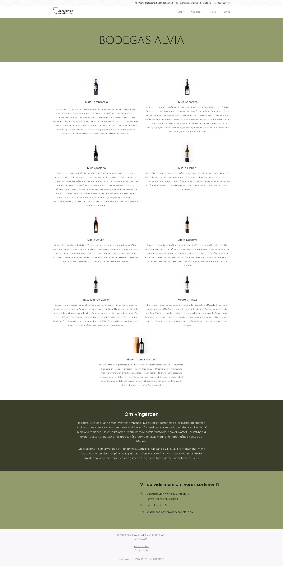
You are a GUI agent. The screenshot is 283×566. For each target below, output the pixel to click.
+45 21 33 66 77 (223, 2)
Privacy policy (140, 558)
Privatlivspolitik (141, 546)
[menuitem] (182, 12)
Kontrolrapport (124, 559)
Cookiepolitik (141, 550)
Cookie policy (157, 558)
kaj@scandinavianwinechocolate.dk (195, 2)
